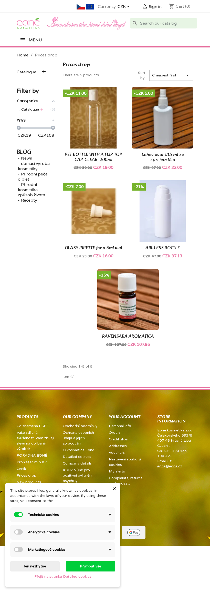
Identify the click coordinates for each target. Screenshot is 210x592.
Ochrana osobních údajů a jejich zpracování (78, 438)
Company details (77, 463)
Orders (115, 432)
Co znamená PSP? (32, 426)
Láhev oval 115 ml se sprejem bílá (163, 157)
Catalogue (26, 72)
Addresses (118, 446)
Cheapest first (171, 75)
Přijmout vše (90, 566)
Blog (24, 152)
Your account (124, 416)
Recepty (29, 200)
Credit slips (118, 439)
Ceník (21, 469)
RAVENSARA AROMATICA (128, 337)
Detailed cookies (77, 457)
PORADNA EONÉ (32, 455)
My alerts (117, 471)
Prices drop (26, 475)
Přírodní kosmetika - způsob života (31, 190)
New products (29, 482)
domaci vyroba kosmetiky (34, 166)
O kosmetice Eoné (78, 450)
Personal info (120, 426)
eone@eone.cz (169, 466)
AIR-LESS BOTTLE (162, 248)
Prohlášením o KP (32, 462)
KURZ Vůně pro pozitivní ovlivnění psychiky (77, 475)
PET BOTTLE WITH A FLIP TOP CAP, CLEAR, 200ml (93, 157)
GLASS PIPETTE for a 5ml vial (93, 248)
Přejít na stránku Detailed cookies (62, 576)
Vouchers (117, 452)
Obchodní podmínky (80, 426)
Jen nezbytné (35, 566)
